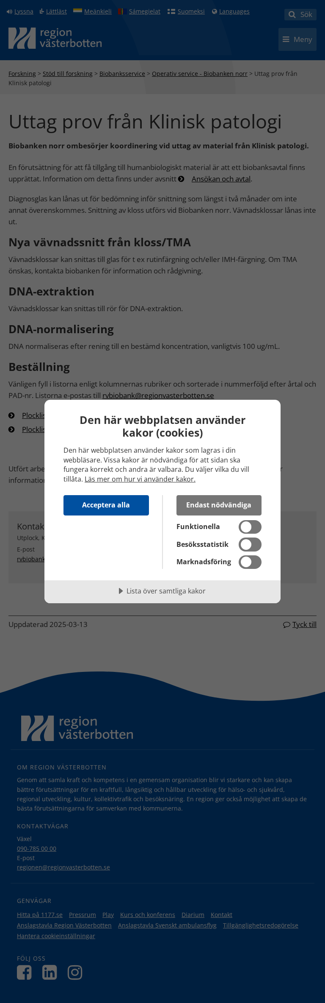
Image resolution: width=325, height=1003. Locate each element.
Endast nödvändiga (218, 505)
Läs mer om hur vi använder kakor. (140, 479)
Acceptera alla (106, 505)
